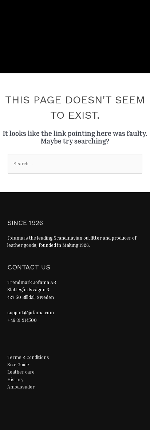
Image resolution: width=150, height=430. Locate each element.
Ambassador (21, 387)
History (15, 379)
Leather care (21, 372)
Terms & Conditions (28, 357)
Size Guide (18, 364)
